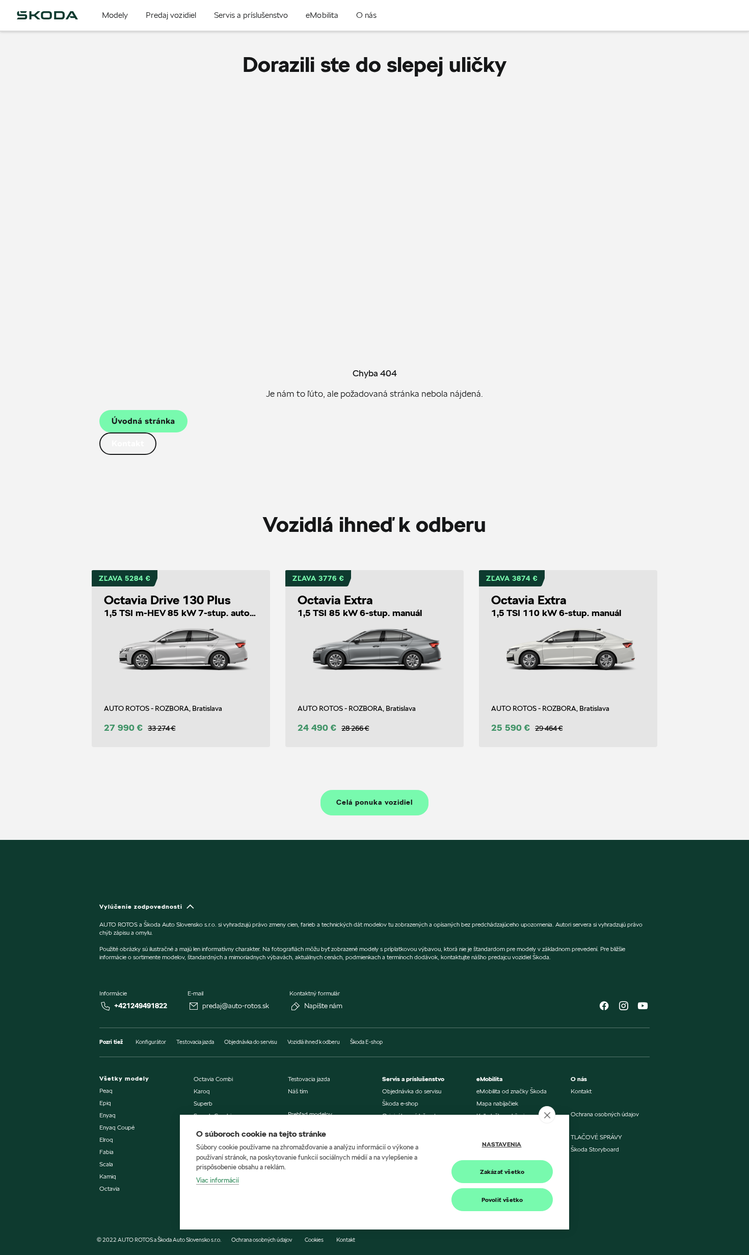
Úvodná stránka (143, 421)
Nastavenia (502, 1144)
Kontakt (128, 443)
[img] (47, 15)
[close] (547, 1114)
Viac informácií (217, 1180)
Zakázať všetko (502, 1171)
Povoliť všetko (502, 1199)
